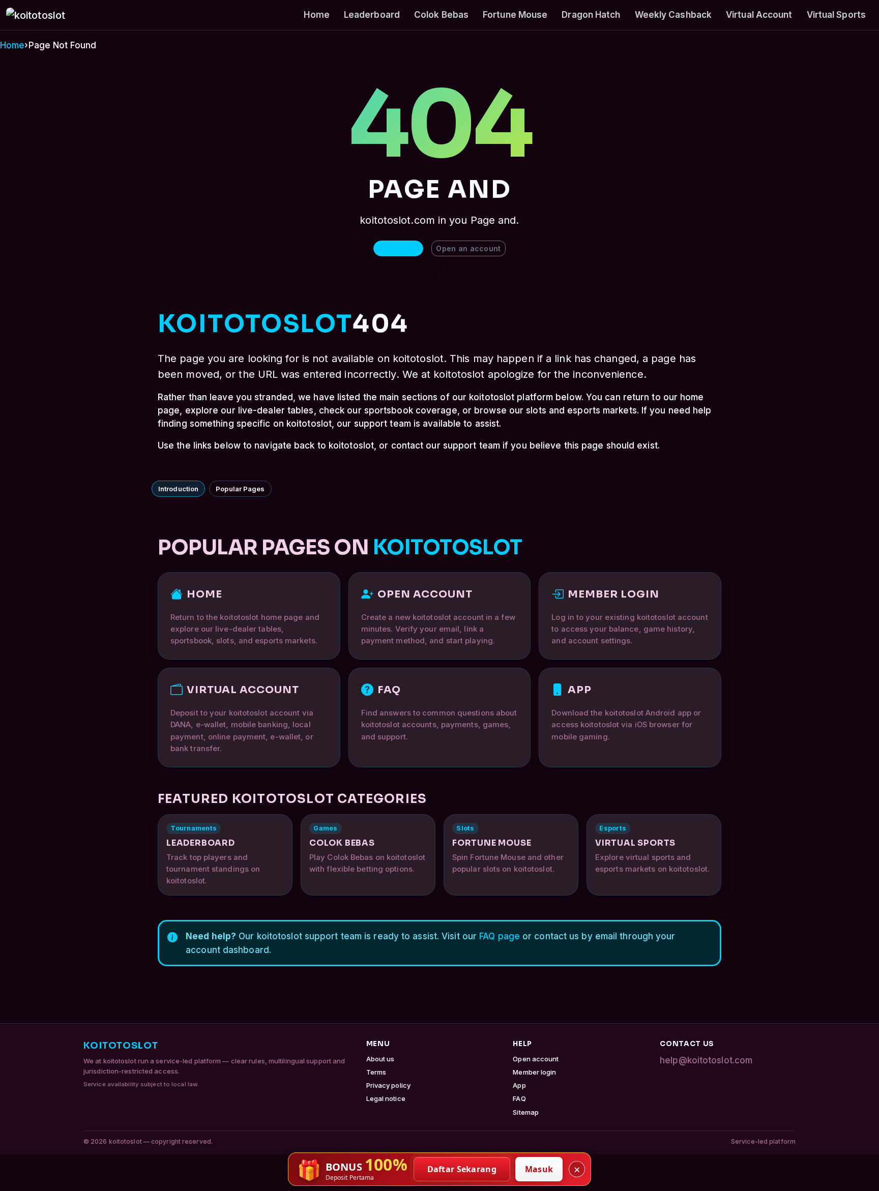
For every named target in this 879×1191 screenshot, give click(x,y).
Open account (536, 1059)
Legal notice (385, 1098)
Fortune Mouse (515, 15)
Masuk (539, 1169)
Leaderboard (372, 15)
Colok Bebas (441, 15)
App (519, 1085)
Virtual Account (759, 15)
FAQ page (499, 936)
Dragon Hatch (591, 15)
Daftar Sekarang (462, 1169)
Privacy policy (388, 1085)
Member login (534, 1072)
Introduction (178, 489)
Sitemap (526, 1112)
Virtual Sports (836, 15)
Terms (376, 1072)
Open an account (468, 248)
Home (316, 15)
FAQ (519, 1098)
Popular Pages (240, 489)
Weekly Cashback (673, 15)
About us (380, 1059)
